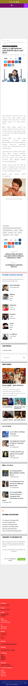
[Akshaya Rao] (5, 310)
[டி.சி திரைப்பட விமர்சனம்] (8, 414)
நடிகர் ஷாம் (5, 232)
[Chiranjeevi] (5, 319)
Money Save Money (5, 609)
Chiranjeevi (12, 314)
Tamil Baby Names (5, 664)
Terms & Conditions (13, 684)
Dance (2, 654)
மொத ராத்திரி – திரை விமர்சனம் (12, 385)
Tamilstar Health (5, 614)
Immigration (4, 633)
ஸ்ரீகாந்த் (16, 234)
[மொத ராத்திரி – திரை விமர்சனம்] (14, 376)
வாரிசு (12, 234)
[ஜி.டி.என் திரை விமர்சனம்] (20, 414)
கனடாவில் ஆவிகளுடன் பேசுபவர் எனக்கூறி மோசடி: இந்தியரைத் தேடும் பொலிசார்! (17, 483)
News (4, 46)
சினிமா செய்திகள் (14, 46)
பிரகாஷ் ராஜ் (11, 232)
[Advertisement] (14, 23)
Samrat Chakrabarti (15, 285)
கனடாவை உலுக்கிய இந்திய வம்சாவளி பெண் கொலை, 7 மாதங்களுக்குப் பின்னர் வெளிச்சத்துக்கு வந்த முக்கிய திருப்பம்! (12, 496)
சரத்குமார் (16, 230)
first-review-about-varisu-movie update (12, 228)
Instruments (3, 634)
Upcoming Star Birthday (10, 515)
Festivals (3, 656)
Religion (3, 659)
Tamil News (8, 46)
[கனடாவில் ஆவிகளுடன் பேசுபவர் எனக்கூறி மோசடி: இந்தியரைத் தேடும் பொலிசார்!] (5, 486)
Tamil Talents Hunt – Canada (8, 650)
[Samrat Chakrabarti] (5, 290)
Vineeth (12, 323)
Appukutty (12, 294)
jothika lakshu (7, 54)
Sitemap (20, 684)
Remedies (3, 615)
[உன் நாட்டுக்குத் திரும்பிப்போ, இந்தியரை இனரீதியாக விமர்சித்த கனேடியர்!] (5, 476)
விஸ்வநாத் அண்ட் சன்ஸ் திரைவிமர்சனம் (19, 407)
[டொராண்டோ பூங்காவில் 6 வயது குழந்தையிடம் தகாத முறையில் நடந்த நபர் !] (5, 456)
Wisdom (3, 638)
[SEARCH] (24, 357)
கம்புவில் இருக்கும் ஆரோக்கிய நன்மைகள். (14, 266)
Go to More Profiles (7, 350)
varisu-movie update (7, 230)
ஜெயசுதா (20, 230)
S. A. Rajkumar (13, 334)
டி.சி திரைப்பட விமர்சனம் (7, 420)
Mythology (3, 658)
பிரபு (15, 232)
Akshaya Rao (13, 305)
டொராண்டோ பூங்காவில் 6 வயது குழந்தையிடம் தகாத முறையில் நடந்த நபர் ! (17, 453)
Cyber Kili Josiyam (5, 605)
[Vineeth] (5, 328)
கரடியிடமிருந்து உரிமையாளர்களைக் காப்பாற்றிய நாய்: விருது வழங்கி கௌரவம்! (17, 443)
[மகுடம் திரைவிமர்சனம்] (8, 401)
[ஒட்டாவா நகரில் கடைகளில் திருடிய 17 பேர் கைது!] (5, 437)
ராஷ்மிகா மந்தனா (6, 234)
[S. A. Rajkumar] (5, 339)
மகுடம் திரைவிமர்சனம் (7, 407)
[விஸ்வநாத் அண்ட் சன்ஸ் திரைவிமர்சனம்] (20, 401)
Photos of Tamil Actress (7, 666)
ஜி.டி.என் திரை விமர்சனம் (20, 420)
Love (2, 636)
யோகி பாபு (19, 232)
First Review (5, 225)
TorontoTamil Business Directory (9, 644)
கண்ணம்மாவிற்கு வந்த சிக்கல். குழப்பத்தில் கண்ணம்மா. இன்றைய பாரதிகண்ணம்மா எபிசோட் (14, 256)
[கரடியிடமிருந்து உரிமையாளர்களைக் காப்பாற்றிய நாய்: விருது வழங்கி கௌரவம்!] (5, 446)
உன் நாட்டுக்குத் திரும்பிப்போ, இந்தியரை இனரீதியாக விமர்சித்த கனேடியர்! (17, 472)
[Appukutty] (5, 299)
